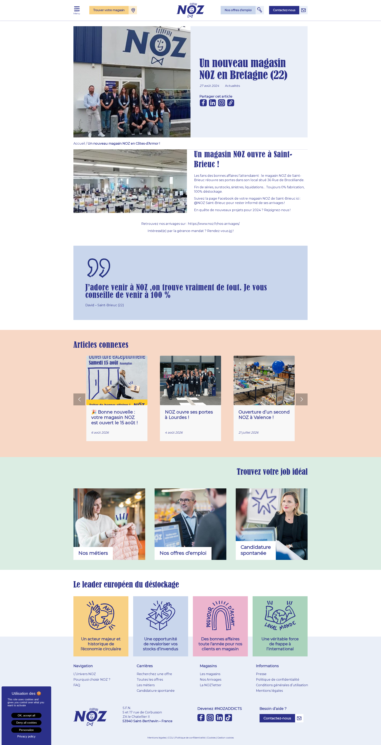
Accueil (79, 143)
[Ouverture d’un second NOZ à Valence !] (264, 380)
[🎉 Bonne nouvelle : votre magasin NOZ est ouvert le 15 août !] (116, 380)
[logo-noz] (191, 10)
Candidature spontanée (156, 691)
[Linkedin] (212, 102)
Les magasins (210, 674)
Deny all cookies (26, 722)
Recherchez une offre (154, 674)
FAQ (76, 685)
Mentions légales (269, 691)
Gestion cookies (225, 737)
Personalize (26, 729)
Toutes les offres (150, 679)
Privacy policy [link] (26, 736)
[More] (230, 102)
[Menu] (76, 9)
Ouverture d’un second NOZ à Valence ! (264, 414)
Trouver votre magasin (109, 10)
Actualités (232, 86)
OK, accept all (26, 715)
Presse (261, 674)
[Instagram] (221, 102)
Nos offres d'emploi (238, 10)
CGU (170, 737)
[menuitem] (76, 9)
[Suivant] (302, 399)
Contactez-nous (284, 10)
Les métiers (146, 685)
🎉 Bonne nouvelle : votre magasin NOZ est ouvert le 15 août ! (114, 417)
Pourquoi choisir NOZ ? (91, 679)
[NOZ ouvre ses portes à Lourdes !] (190, 380)
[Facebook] (203, 102)
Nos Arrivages (210, 679)
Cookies (211, 737)
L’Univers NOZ (84, 674)
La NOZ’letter (210, 685)
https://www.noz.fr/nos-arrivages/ (213, 224)
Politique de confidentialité (277, 679)
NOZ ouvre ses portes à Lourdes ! (189, 414)
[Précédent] (79, 399)
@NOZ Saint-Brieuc (209, 203)
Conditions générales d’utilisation (282, 685)
